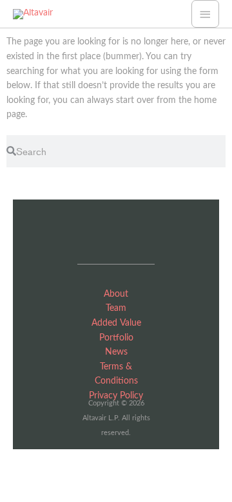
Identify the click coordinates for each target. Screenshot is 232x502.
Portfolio (116, 337)
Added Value (116, 323)
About (116, 294)
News (116, 352)
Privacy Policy (116, 395)
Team (116, 308)
